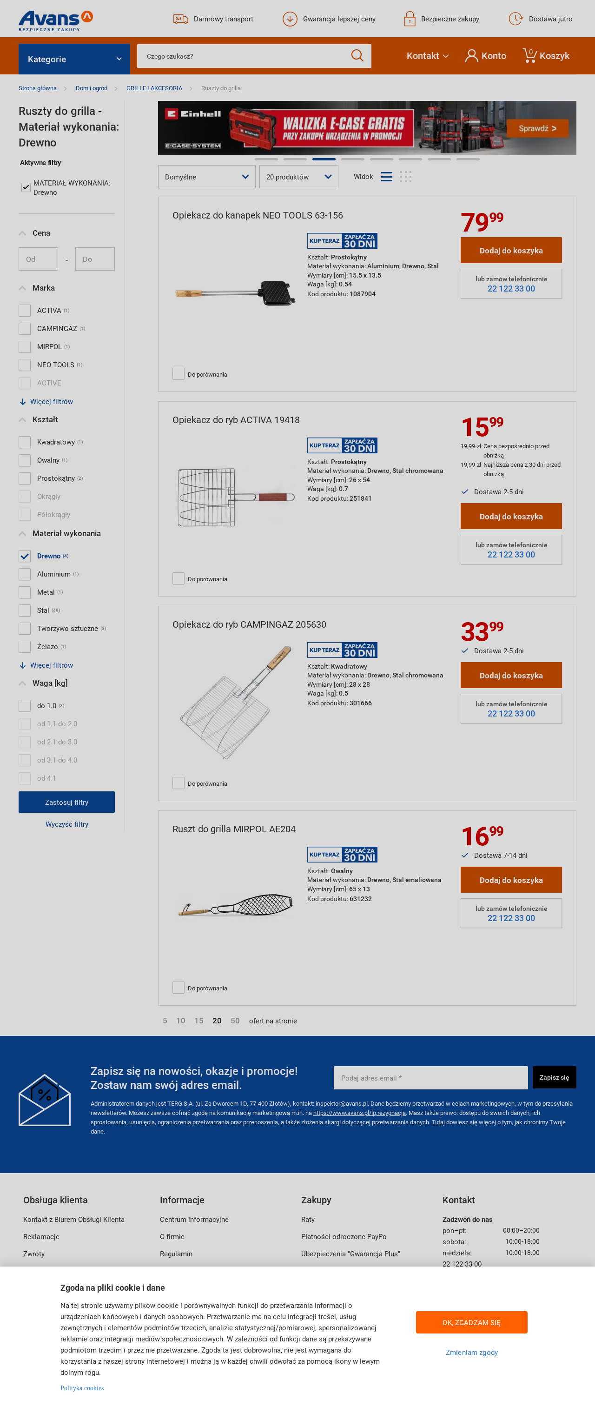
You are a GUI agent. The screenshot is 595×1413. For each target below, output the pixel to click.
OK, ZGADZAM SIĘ (472, 1322)
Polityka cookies (82, 1388)
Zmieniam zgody (472, 1352)
